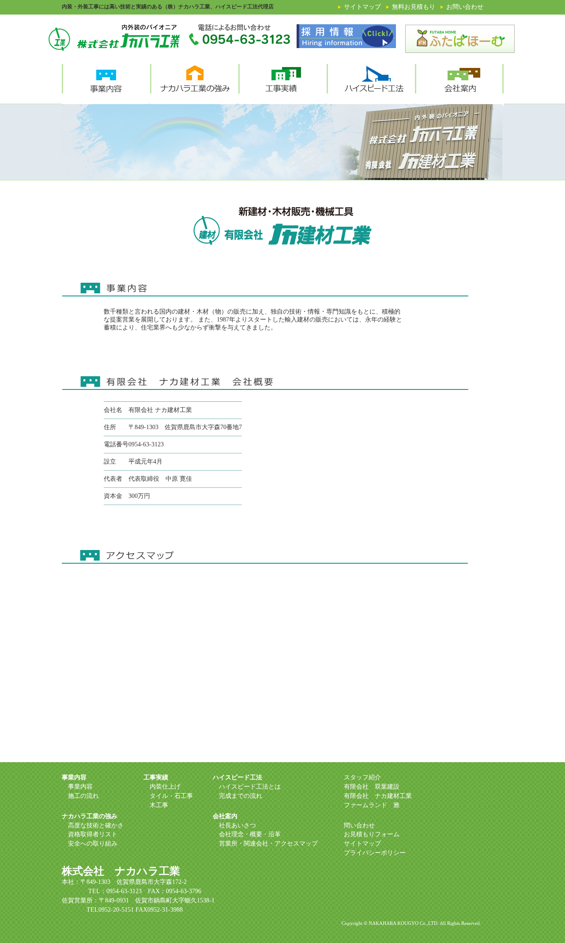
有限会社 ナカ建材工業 (378, 796)
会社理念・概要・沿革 (250, 834)
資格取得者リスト (92, 834)
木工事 (159, 805)
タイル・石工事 (171, 796)
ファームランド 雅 (371, 805)
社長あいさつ (237, 825)
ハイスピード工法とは (250, 786)
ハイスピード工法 (237, 777)
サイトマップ (362, 843)
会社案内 (225, 816)
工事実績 (155, 777)
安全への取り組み (92, 843)
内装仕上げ (165, 786)
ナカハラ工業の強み (89, 816)
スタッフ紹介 (362, 777)
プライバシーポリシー (375, 852)
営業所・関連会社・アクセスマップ (268, 843)
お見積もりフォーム (371, 834)
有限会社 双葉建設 (371, 786)
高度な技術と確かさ (96, 825)
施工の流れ (83, 796)
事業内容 (74, 777)
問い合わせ (359, 825)
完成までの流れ (240, 796)
